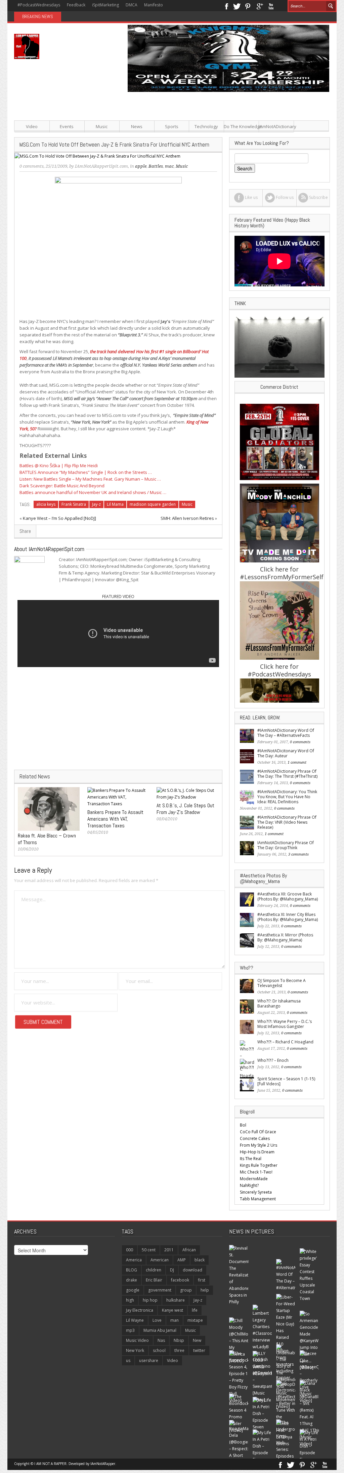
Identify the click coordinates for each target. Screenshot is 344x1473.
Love (157, 1320)
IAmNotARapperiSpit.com (101, 166)
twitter (199, 1350)
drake (131, 1280)
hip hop (150, 1300)
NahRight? (249, 1185)
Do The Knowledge (241, 126)
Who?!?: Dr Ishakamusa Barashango (279, 1003)
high (130, 1300)
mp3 (130, 1330)
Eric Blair (154, 1280)
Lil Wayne (135, 1320)
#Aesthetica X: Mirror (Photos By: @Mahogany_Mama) (285, 937)
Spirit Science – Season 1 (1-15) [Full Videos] (286, 1081)
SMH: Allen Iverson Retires (187, 518)
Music (102, 126)
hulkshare (175, 1300)
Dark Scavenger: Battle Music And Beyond (61, 486)
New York (135, 1350)
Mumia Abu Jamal (159, 1330)
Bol (243, 1125)
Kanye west (172, 1310)
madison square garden (153, 504)
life (195, 1310)
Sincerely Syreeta (256, 1192)
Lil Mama (115, 504)
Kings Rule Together (258, 1165)
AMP (181, 1260)
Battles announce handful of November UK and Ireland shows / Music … (92, 492)
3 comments (298, 854)
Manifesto (153, 5)
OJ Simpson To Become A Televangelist (281, 983)
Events (67, 126)
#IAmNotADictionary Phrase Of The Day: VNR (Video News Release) (286, 822)
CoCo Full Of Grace (258, 1132)
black (200, 1260)
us (128, 1360)
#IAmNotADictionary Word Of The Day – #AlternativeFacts (285, 732)
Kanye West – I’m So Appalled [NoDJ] (59, 518)
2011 (169, 1250)
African (189, 1250)
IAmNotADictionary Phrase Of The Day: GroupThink (285, 845)
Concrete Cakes (255, 1138)
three (179, 1350)
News (136, 126)
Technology (206, 126)
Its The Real (250, 1158)
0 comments (31, 166)
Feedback (76, 5)
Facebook (226, 5)
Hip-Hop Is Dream (257, 1152)
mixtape (195, 1320)
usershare (148, 1360)
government (159, 1290)
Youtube (271, 5)
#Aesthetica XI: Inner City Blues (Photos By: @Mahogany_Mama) (287, 917)
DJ (172, 1270)
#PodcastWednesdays (38, 5)
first (201, 1280)
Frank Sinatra (73, 504)
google (132, 1290)
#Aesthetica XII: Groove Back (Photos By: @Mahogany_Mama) (287, 896)
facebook (180, 1280)
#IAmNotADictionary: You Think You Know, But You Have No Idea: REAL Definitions (287, 797)
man (174, 1320)
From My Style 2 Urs (258, 1145)
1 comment (297, 762)
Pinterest (248, 5)
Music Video (137, 1340)
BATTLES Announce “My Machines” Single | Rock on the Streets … (85, 472)
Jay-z (96, 504)
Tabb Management (258, 1199)
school (159, 1350)
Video (32, 126)
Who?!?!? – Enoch (273, 1060)
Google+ (259, 5)
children (153, 1270)
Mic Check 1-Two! (256, 1172)
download (192, 1270)
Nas (161, 1340)
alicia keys (45, 504)
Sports (171, 126)
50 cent (149, 1250)
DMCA (131, 5)
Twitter (237, 5)
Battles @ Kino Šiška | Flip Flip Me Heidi (58, 465)
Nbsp (179, 1340)
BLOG (131, 1270)
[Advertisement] (226, 139)
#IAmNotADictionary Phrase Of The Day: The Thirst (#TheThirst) (287, 773)
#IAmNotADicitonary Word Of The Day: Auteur (285, 753)
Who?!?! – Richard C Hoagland (285, 1042)
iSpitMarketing (105, 5)
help (205, 1290)
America (134, 1260)
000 (129, 1250)
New (197, 1340)
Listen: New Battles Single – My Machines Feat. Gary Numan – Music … (90, 479)
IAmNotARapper (102, 1463)
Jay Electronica (139, 1310)
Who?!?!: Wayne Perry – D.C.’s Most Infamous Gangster (284, 1024)
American (159, 1260)
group (186, 1290)
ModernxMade (254, 1179)
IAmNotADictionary (276, 126)
